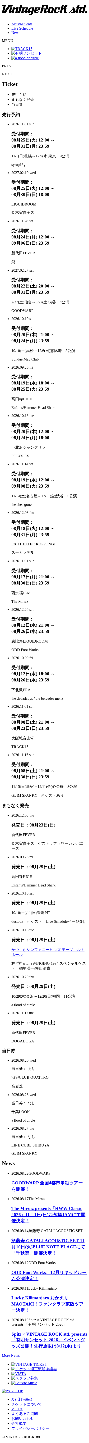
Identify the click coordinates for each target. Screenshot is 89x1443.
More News (11, 1355)
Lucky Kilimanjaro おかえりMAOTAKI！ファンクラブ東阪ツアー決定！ (47, 1304)
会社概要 (19, 1423)
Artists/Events (21, 24)
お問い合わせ (22, 1418)
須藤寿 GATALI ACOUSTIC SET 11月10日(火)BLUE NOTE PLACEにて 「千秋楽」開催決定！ (48, 1247)
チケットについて (26, 1404)
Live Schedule (22, 28)
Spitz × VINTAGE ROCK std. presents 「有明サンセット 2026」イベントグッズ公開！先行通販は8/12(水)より (49, 1340)
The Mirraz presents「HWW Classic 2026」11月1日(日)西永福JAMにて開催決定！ (48, 1214)
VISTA (17, 1409)
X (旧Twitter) (21, 1399)
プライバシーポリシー (30, 1428)
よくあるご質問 (24, 1413)
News (15, 33)
